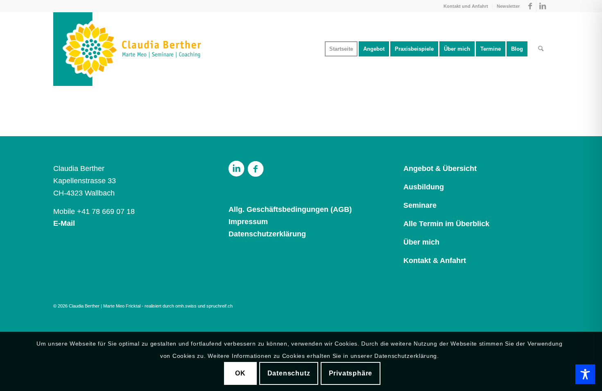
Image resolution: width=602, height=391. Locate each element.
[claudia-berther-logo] (128, 49)
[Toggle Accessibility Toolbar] (585, 374)
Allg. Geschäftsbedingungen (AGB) (290, 209)
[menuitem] (466, 6)
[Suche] (541, 49)
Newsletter (508, 6)
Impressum (248, 222)
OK (240, 373)
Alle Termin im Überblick (446, 224)
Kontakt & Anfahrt (434, 260)
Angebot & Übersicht (440, 168)
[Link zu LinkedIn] (542, 6)
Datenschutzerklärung (267, 234)
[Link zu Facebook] (530, 6)
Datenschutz (288, 373)
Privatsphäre (351, 373)
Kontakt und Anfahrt (466, 6)
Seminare (420, 205)
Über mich (421, 242)
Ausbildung (423, 187)
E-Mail (64, 223)
